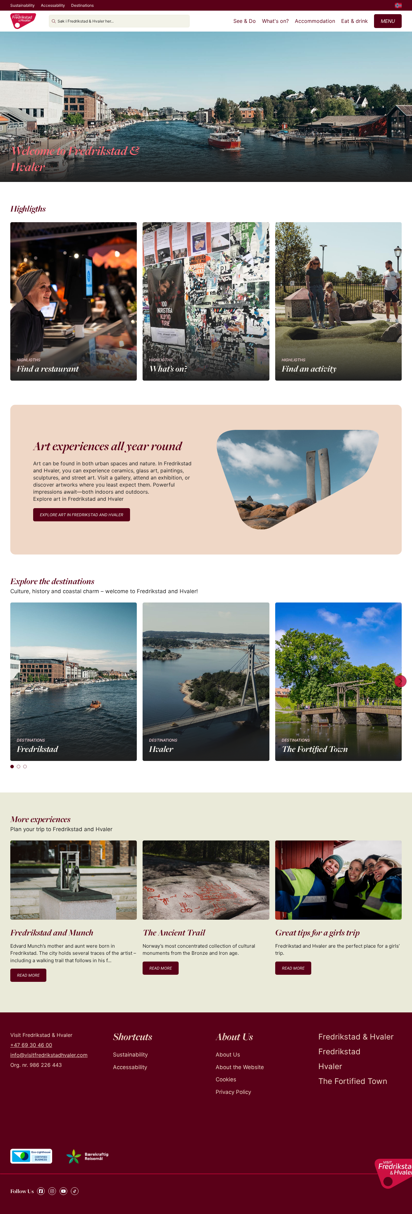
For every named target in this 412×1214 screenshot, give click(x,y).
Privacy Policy (233, 1092)
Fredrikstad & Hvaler (356, 1036)
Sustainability (22, 5)
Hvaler (330, 1066)
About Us (228, 1054)
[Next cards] (400, 681)
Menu (388, 21)
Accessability (53, 5)
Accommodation (315, 21)
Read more (28, 975)
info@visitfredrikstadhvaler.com (49, 1055)
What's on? (275, 21)
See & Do (244, 21)
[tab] (12, 766)
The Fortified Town (352, 1081)
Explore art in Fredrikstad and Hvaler (81, 514)
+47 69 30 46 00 (31, 1045)
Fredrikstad (339, 1051)
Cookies (226, 1079)
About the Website (240, 1067)
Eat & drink (354, 21)
